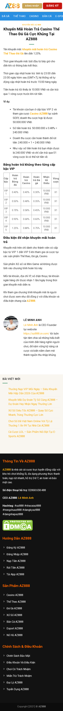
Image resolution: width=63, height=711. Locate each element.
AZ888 (31, 300)
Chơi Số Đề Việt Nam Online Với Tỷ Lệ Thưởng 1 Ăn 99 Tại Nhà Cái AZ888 (30, 423)
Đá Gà (6, 16)
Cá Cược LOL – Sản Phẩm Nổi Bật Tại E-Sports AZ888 (32, 434)
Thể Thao (19, 16)
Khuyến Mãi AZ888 (31, 25)
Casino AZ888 (39, 113)
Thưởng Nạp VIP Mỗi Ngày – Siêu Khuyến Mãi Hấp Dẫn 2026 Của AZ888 (32, 391)
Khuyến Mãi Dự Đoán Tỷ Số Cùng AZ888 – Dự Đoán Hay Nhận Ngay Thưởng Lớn (33, 402)
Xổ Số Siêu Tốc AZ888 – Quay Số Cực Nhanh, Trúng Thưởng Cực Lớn (30, 412)
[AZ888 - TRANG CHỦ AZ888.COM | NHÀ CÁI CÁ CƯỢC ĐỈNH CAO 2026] (12, 5)
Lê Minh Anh (31, 325)
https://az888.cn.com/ (36, 333)
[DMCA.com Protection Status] (18, 525)
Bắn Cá (47, 16)
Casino (34, 16)
